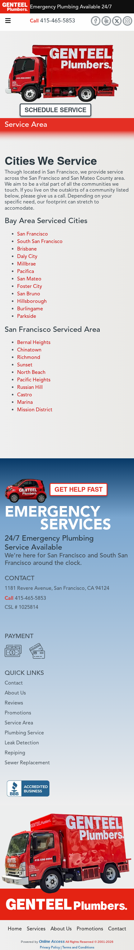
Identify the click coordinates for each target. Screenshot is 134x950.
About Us (15, 693)
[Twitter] (117, 21)
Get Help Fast (79, 489)
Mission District (34, 410)
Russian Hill (30, 387)
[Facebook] (95, 21)
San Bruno (28, 294)
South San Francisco (40, 241)
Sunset (24, 365)
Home (17, 929)
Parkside (26, 316)
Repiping (15, 753)
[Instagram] (127, 21)
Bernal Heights (33, 342)
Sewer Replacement (27, 763)
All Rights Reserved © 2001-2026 (89, 941)
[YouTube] (72, 618)
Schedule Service (55, 110)
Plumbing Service (24, 733)
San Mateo (29, 279)
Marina (25, 402)
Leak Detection (22, 743)
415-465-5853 (57, 20)
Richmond (28, 357)
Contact (14, 683)
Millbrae (26, 264)
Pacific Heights (33, 380)
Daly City (27, 256)
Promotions (18, 713)
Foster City (29, 286)
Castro (24, 395)
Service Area (19, 723)
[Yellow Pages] (88, 618)
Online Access (52, 941)
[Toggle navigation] (8, 21)
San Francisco (32, 234)
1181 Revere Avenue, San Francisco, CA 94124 (57, 588)
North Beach (31, 372)
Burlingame (30, 309)
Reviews (14, 703)
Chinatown (29, 350)
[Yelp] (106, 21)
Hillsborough (32, 301)
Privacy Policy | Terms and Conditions (67, 947)
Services (38, 929)
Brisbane (27, 249)
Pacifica (25, 271)
